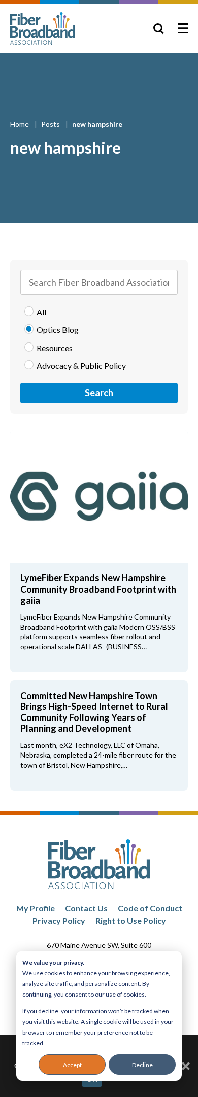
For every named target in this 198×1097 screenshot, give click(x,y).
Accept (72, 1065)
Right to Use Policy (130, 920)
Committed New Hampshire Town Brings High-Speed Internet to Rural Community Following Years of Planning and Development (94, 712)
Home (20, 124)
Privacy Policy (58, 920)
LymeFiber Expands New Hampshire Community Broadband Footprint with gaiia (98, 588)
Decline (142, 1065)
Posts (51, 124)
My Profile (35, 908)
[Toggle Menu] (183, 28)
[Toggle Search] (158, 28)
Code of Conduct (150, 908)
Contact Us (86, 908)
